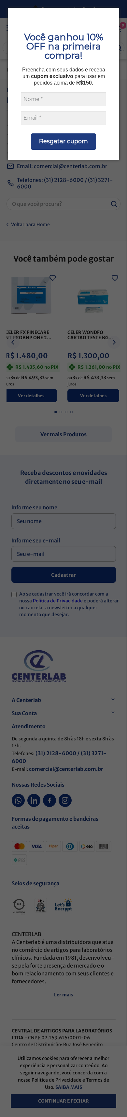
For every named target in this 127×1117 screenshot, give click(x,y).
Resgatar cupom (63, 141)
